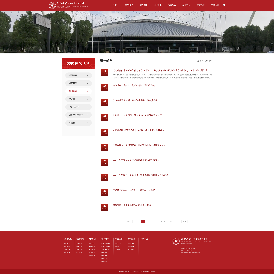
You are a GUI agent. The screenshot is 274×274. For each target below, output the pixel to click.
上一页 (136, 221)
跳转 (184, 221)
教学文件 (104, 258)
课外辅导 (73, 91)
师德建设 (92, 255)
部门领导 (67, 246)
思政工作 (118, 243)
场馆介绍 (131, 243)
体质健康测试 (105, 249)
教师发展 (104, 255)
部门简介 (67, 243)
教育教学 (172, 5)
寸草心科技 (153, 271)
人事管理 (92, 246)
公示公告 (79, 252)
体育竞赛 (73, 75)
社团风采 (73, 83)
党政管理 (143, 5)
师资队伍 (92, 252)
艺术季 (72, 99)
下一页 (163, 221)
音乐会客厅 (74, 107)
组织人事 (158, 5)
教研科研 (104, 252)
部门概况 (129, 5)
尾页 (171, 221)
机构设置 (67, 249)
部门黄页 (67, 252)
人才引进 (92, 249)
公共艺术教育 (105, 246)
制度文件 (79, 246)
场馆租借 (131, 246)
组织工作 (92, 243)
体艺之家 (79, 249)
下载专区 (215, 5)
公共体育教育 (105, 243)
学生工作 (186, 5)
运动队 (117, 246)
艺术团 (117, 249)
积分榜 (72, 123)
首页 (115, 5)
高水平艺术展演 (76, 115)
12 (155, 221)
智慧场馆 (201, 5)
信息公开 (79, 243)
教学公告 (104, 261)
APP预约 (131, 249)
